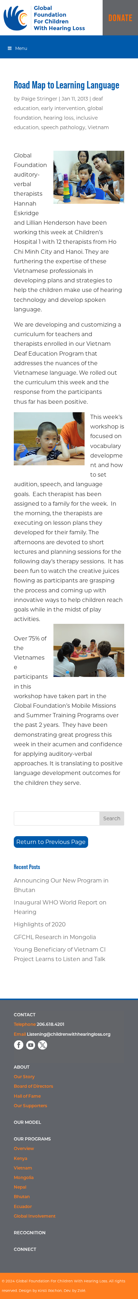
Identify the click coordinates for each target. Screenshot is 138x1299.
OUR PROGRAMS (32, 1139)
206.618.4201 (50, 1025)
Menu (21, 48)
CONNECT (25, 1250)
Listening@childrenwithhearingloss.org (68, 1035)
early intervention (63, 108)
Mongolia (24, 1178)
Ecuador (23, 1207)
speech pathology (63, 127)
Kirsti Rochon (50, 1290)
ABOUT (21, 1067)
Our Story (24, 1077)
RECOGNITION (30, 1233)
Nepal (20, 1187)
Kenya (20, 1159)
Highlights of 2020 (40, 924)
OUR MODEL (27, 1123)
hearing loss (59, 118)
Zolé (81, 1290)
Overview (24, 1149)
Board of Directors (33, 1087)
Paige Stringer (39, 99)
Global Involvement (35, 1216)
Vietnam (98, 127)
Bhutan (22, 1197)
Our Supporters (30, 1106)
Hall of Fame (27, 1096)
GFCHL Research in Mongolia (55, 937)
